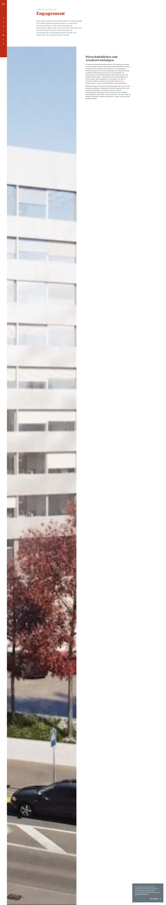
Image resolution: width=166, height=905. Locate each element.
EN (5, 54)
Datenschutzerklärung (141, 894)
